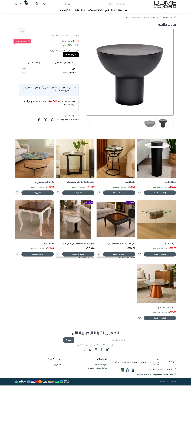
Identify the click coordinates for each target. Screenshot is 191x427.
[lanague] (42, 4)
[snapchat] (84, 349)
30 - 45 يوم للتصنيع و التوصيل (127, 257)
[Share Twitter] (45, 120)
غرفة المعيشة (153, 17)
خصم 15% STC (130, 202)
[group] (130, 123)
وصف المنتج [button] (34, 62)
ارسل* (68, 340)
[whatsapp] (107, 349)
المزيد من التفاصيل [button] (64, 62)
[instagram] (90, 349)
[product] (156, 158)
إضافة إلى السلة (160, 192)
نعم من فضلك (70, 54)
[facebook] (102, 349)
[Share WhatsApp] (52, 120)
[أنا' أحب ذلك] (139, 192)
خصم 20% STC (89, 202)
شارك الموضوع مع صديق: (68, 119)
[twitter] (96, 349)
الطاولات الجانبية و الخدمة (135, 17)
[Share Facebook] (39, 120)
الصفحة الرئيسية (167, 17)
